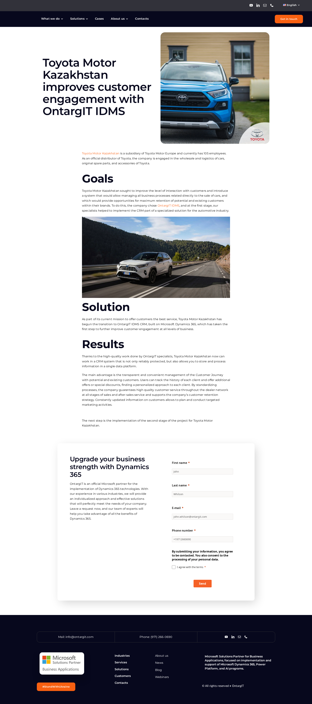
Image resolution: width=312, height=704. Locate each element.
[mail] (264, 5)
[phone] (272, 5)
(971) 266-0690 (161, 637)
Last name (179, 485)
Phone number (182, 530)
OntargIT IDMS (168, 205)
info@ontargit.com (80, 637)
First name (179, 463)
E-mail (176, 508)
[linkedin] (258, 5)
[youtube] (251, 5)
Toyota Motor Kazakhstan (101, 153)
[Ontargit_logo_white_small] (22, 16)
